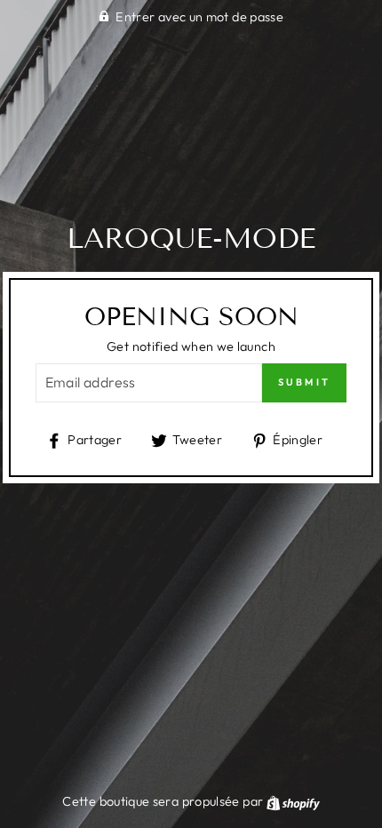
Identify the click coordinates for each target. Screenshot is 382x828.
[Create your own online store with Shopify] (293, 801)
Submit (304, 382)
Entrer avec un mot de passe (199, 17)
